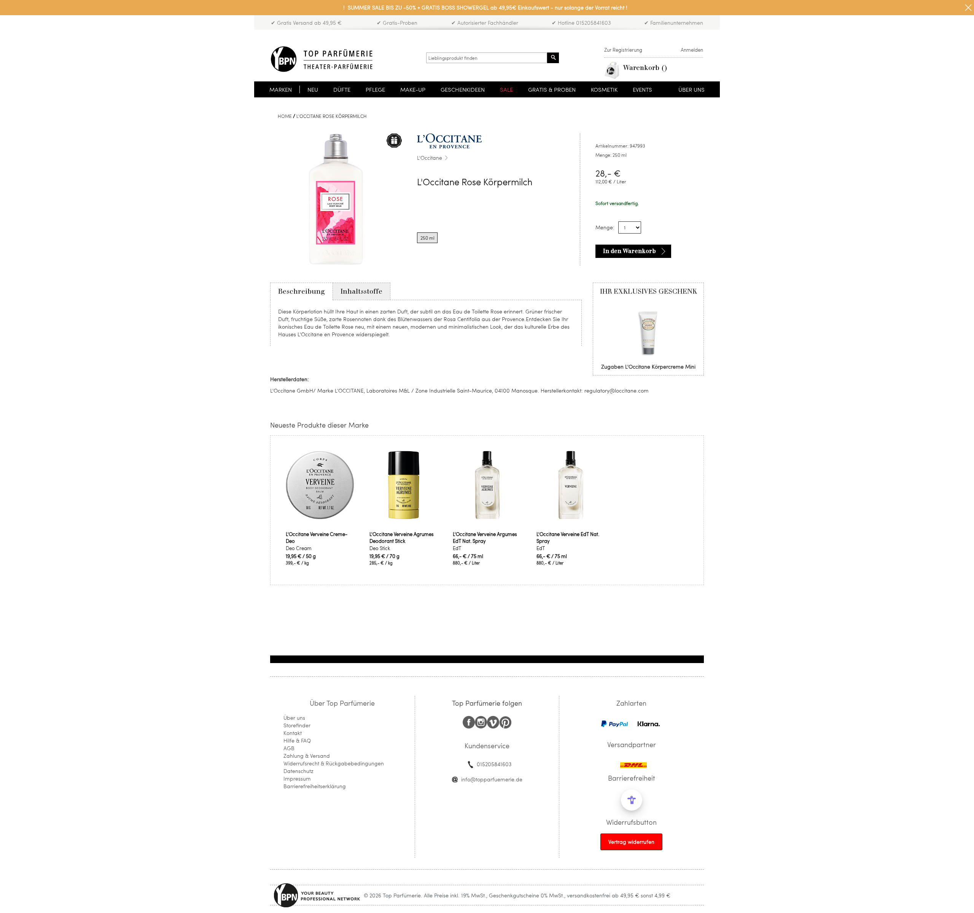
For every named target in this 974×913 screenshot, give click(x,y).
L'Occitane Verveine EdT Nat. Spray (567, 537)
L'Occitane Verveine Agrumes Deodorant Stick (401, 537)
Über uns (294, 717)
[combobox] (486, 57)
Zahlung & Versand (306, 755)
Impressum (297, 778)
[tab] (301, 291)
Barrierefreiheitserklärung (314, 786)
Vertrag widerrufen (631, 841)
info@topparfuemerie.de (491, 779)
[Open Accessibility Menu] (631, 800)
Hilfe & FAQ (297, 740)
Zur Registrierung (623, 49)
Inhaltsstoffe (361, 291)
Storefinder (296, 725)
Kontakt (292, 732)
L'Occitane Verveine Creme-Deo (316, 537)
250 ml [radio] (427, 238)
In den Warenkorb (629, 251)
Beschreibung (301, 291)
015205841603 (494, 764)
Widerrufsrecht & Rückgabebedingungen (333, 763)
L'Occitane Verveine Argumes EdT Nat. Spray (485, 537)
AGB (288, 748)
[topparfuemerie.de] (321, 59)
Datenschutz (298, 771)
